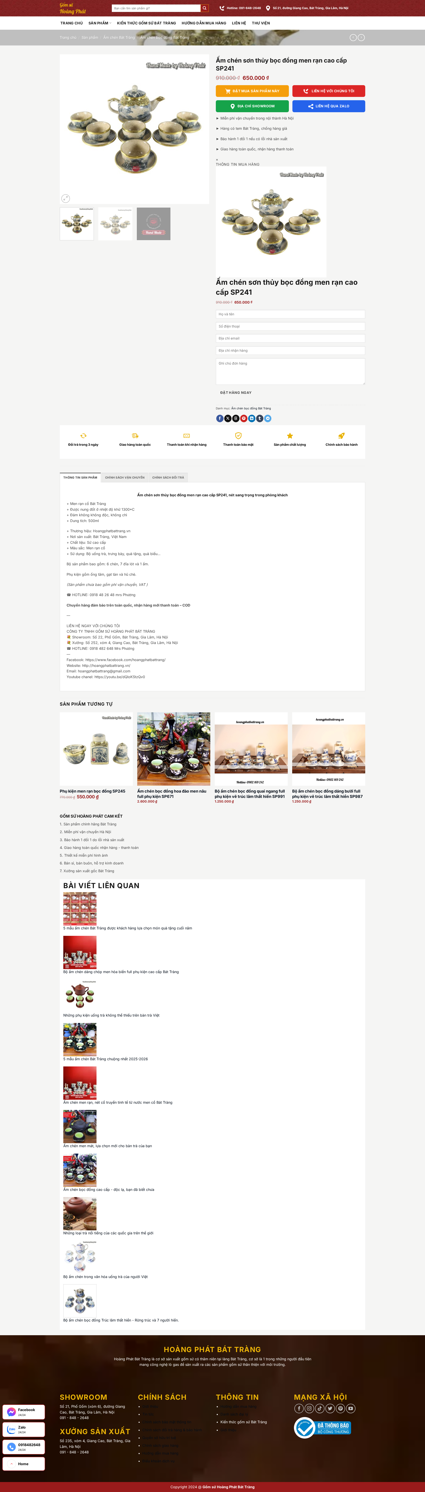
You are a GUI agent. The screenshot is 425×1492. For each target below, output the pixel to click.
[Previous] (68, 129)
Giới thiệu (150, 1406)
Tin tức (148, 1414)
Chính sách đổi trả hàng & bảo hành (172, 1430)
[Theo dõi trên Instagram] (309, 1408)
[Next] (201, 129)
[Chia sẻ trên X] (228, 418)
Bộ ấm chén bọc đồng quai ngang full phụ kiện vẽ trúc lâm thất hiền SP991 (250, 794)
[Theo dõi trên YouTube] (350, 1408)
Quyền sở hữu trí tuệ (159, 1437)
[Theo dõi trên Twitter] (330, 1408)
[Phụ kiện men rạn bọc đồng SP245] (96, 748)
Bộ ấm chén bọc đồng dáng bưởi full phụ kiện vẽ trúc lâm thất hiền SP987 (327, 794)
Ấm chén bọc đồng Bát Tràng (164, 37)
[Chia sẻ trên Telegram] (267, 418)
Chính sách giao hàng (160, 1445)
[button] (204, 8)
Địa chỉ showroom (256, 106)
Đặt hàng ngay (236, 393)
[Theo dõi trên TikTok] (320, 1408)
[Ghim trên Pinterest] (243, 418)
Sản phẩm (98, 23)
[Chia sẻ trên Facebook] (220, 418)
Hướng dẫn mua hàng (204, 23)
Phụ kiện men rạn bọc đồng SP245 (92, 791)
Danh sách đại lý (234, 1414)
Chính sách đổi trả (168, 477)
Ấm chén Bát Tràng (119, 37)
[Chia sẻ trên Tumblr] (259, 418)
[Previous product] (361, 37)
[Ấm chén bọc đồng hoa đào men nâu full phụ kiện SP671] (173, 748)
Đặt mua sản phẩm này (256, 91)
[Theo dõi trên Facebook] (299, 1408)
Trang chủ (68, 37)
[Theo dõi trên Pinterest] (340, 1408)
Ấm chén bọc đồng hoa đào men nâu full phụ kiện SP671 (171, 794)
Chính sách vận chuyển (125, 477)
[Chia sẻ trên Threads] (236, 418)
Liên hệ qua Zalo (332, 106)
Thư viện (261, 23)
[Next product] (353, 37)
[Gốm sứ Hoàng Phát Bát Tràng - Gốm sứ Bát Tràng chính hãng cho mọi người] (82, 8)
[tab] (80, 477)
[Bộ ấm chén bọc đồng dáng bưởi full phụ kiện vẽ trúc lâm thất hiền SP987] (328, 748)
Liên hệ (239, 23)
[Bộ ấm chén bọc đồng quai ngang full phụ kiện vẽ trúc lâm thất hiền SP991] (251, 748)
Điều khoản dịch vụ (158, 1461)
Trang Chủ (71, 23)
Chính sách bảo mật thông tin (166, 1422)
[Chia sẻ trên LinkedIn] (251, 418)
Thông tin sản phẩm (80, 477)
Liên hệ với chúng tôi (332, 91)
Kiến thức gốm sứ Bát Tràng (146, 23)
